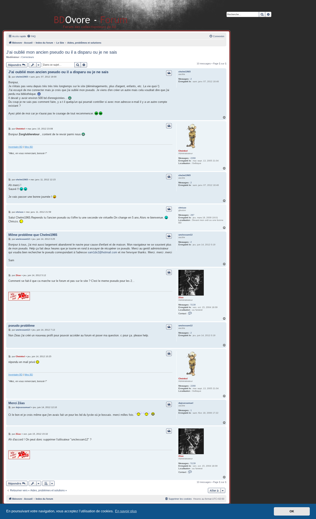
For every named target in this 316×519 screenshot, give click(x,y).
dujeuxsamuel (185, 403)
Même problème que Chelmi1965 (32, 235)
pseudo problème (21, 325)
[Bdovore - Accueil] (84, 15)
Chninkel (183, 151)
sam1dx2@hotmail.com (102, 252)
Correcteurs (27, 57)
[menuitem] (31, 36)
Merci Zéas (16, 403)
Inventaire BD (15, 147)
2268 (193, 158)
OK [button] (292, 511)
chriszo (182, 207)
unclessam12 (185, 235)
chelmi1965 (184, 71)
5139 (193, 305)
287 (192, 215)
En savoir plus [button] (126, 511)
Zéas (181, 297)
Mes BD (29, 147)
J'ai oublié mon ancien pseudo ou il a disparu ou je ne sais (61, 52)
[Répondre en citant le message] (169, 73)
